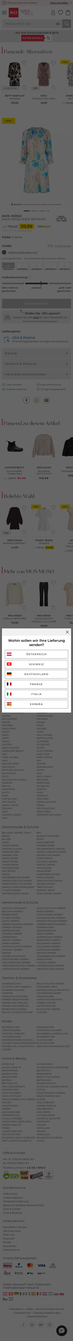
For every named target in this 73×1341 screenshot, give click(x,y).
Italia (36, 694)
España (36, 704)
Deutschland (36, 674)
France (36, 684)
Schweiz (36, 664)
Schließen (67, 632)
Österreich (36, 654)
